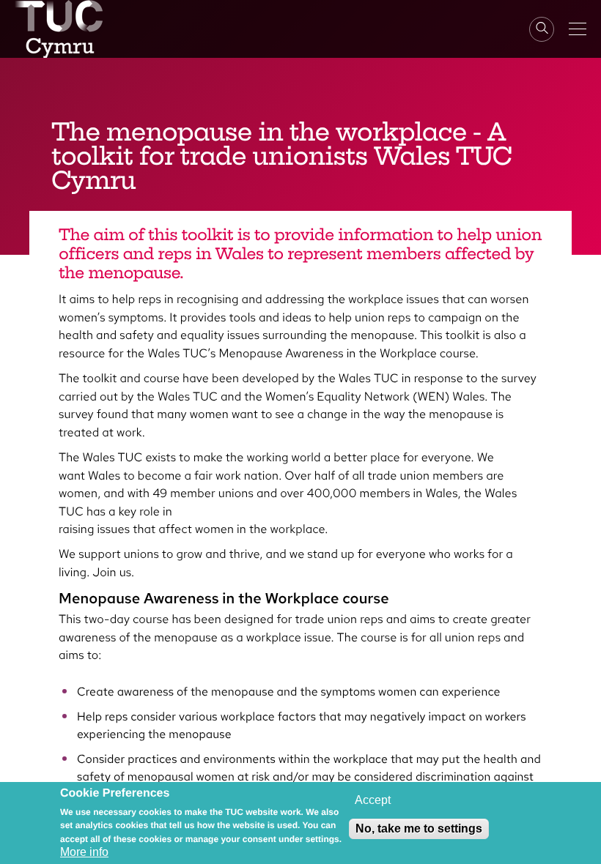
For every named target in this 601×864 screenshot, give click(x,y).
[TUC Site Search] (541, 29)
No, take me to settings (418, 828)
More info (84, 852)
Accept (373, 800)
